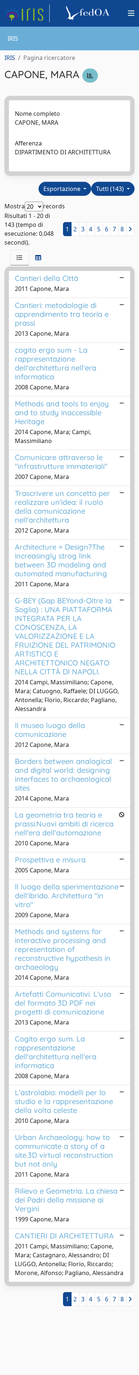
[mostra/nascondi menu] (131, 13)
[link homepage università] (89, 13)
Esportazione (62, 189)
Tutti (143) (110, 189)
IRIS (9, 58)
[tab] (19, 257)
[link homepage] (27, 13)
